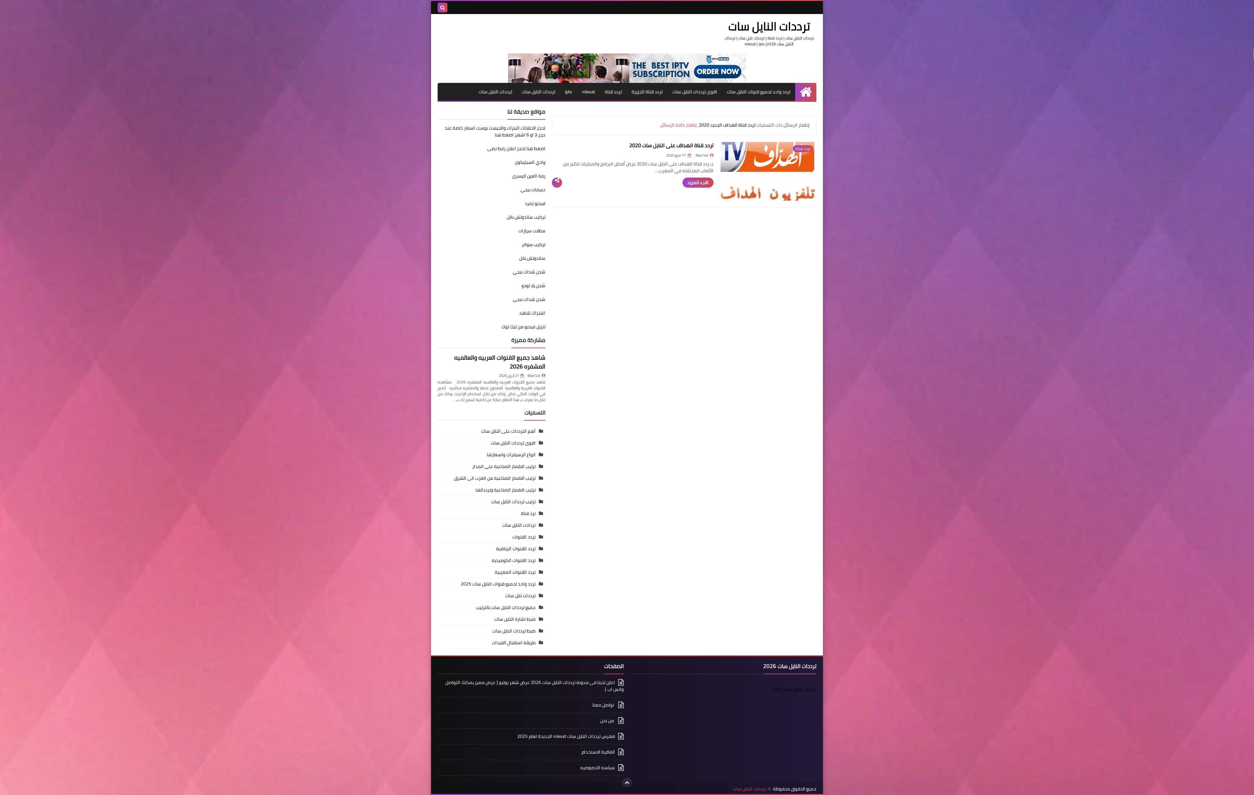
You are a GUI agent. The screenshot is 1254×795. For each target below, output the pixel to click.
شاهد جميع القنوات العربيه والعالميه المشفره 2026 (499, 362)
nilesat (588, 91)
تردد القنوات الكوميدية (514, 560)
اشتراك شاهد (532, 313)
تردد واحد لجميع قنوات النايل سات (758, 91)
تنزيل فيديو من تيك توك (523, 326)
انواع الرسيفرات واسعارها (511, 454)
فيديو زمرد (535, 203)
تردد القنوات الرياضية (516, 548)
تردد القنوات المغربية (515, 572)
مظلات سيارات (531, 230)
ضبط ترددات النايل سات (514, 631)
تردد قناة (613, 91)
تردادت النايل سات (519, 525)
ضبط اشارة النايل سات (515, 619)
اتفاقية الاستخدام (598, 752)
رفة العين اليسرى (528, 176)
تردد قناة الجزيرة (647, 91)
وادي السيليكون (530, 162)
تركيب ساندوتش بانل (526, 217)
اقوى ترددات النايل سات (694, 91)
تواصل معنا (603, 705)
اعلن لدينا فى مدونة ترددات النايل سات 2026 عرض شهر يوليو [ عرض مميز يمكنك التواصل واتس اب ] (534, 686)
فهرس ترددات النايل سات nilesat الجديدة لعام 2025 (566, 736)
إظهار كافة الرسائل (678, 125)
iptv (568, 91)
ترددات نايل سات (520, 595)
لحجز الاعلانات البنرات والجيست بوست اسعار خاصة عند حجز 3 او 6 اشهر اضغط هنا (495, 131)
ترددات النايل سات (538, 91)
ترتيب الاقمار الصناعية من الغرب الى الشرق (495, 478)
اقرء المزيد (698, 182)
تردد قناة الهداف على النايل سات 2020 (671, 145)
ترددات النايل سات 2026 (794, 689)
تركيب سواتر (533, 244)
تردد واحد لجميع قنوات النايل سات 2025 (498, 584)
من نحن (607, 720)
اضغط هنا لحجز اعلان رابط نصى (516, 148)
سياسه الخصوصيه (597, 767)
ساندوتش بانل (532, 258)
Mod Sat (533, 375)
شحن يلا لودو (533, 285)
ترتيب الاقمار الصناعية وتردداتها (505, 490)
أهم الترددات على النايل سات (508, 431)
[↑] (627, 782)
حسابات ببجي (533, 189)
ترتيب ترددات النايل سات (513, 501)
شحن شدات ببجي (529, 272)
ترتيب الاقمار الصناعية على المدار (504, 466)
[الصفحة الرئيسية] (805, 92)
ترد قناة (528, 513)
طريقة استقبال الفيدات (514, 642)
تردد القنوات (524, 537)
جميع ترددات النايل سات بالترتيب (506, 607)
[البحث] (442, 7)
